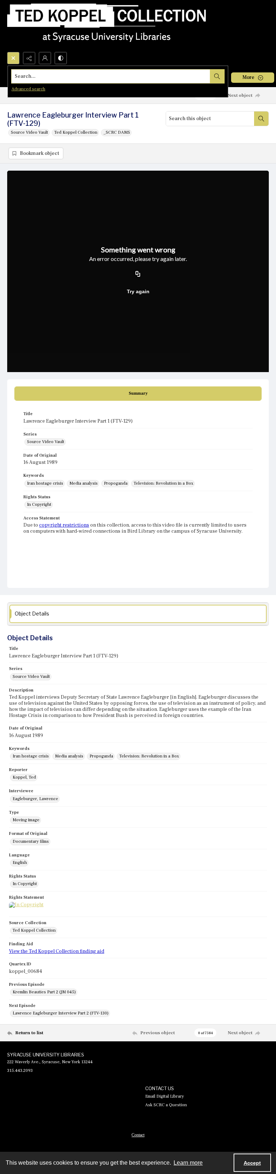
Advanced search (28, 89)
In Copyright (39, 504)
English (20, 862)
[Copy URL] (138, 274)
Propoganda (116, 483)
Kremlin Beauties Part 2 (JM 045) (44, 992)
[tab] (138, 393)
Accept (252, 1163)
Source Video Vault (29, 132)
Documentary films (31, 841)
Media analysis (83, 483)
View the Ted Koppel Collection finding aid (56, 951)
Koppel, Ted (24, 777)
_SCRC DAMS (117, 132)
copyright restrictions (64, 525)
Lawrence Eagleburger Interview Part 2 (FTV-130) (61, 1013)
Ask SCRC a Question (166, 1105)
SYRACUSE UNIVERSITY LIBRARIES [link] (45, 1054)
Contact (138, 1134)
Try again (138, 291)
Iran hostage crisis (45, 483)
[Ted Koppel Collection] (106, 26)
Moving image (26, 820)
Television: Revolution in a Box (163, 483)
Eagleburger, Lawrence (35, 799)
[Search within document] (261, 118)
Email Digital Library (164, 1096)
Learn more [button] (188, 1163)
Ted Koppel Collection (75, 132)
